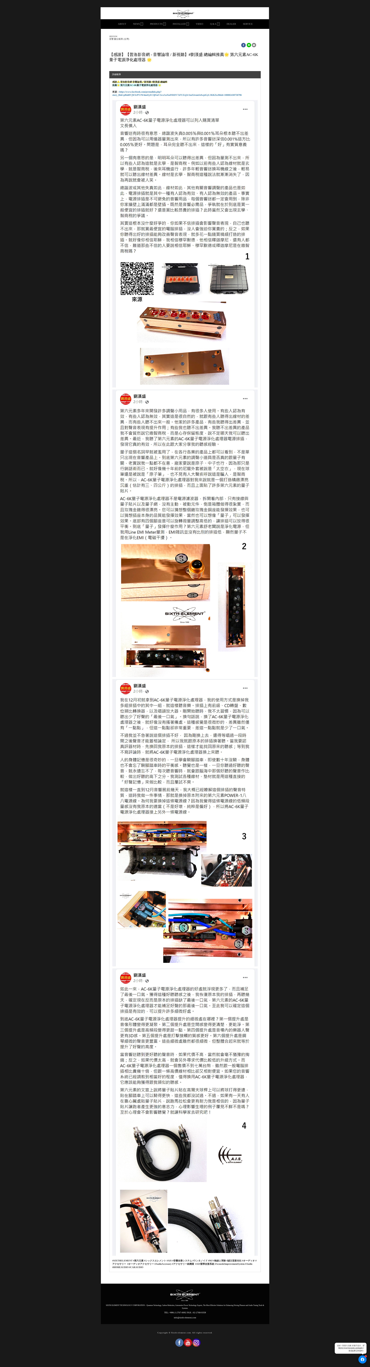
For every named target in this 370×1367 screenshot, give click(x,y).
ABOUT (122, 24)
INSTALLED (179, 24)
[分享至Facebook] (243, 45)
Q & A (213, 24)
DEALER (231, 24)
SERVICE (248, 24)
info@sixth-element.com (185, 1317)
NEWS (136, 24)
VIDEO (199, 24)
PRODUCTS (156, 24)
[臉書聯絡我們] (362, 1359)
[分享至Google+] (248, 45)
